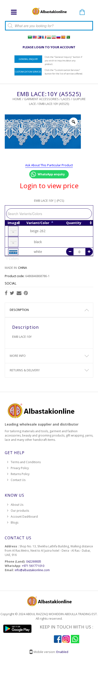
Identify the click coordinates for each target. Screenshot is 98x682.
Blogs (14, 522)
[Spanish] (63, 37)
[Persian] (53, 37)
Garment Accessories (41, 99)
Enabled (62, 652)
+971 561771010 (33, 566)
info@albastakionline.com (32, 570)
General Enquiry (28, 59)
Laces (65, 99)
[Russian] (58, 37)
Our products (20, 511)
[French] (44, 37)
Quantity (73, 223)
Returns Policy (20, 474)
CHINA (22, 267)
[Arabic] (30, 37)
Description (19, 310)
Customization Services (28, 71)
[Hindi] (49, 37)
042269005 (33, 561)
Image (13, 223)
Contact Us (18, 480)
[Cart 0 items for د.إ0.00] (82, 12)
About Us (17, 505)
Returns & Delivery (25, 370)
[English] (34, 37)
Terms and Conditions (26, 462)
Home (17, 99)
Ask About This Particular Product (49, 165)
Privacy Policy (20, 468)
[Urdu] (68, 37)
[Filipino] (39, 37)
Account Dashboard (24, 517)
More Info (18, 355)
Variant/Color (37, 223)
